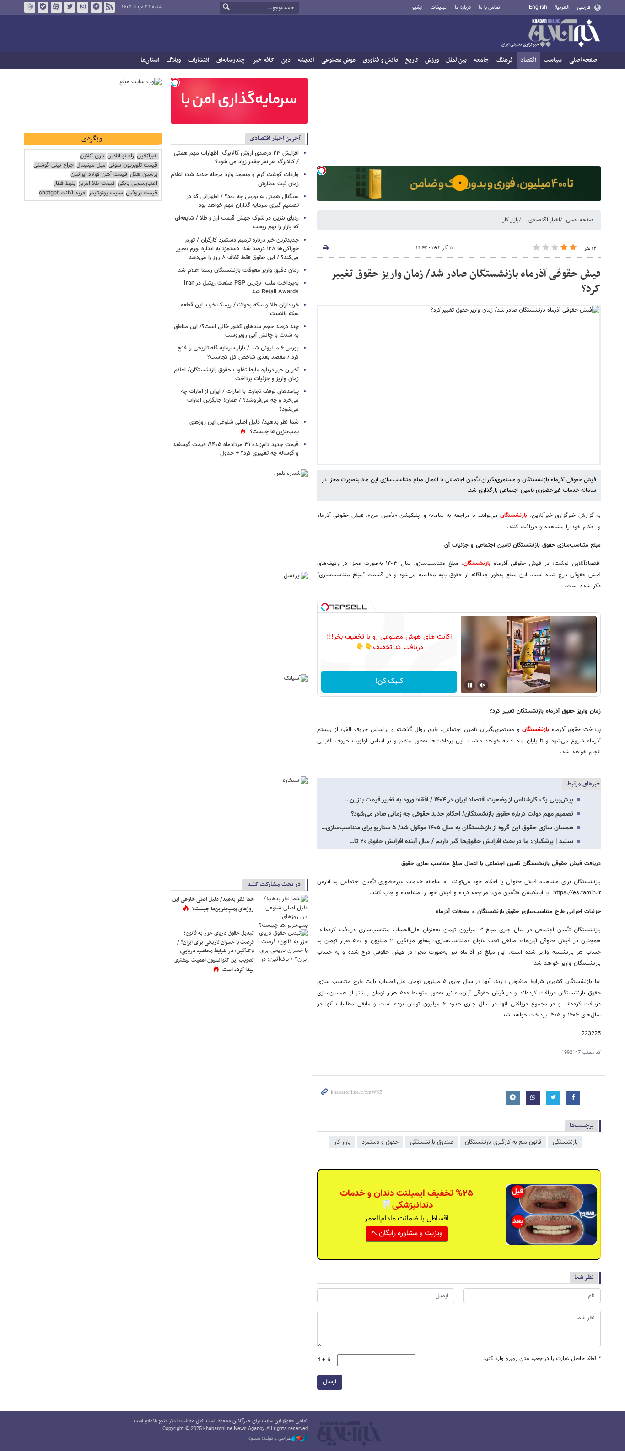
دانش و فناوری (380, 60)
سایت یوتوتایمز (106, 193)
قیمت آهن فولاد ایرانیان (98, 174)
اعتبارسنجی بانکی (137, 183)
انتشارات (198, 60)
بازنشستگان (512, 515)
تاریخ (411, 60)
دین (286, 60)
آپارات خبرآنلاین (56, 7)
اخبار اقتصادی (544, 220)
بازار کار (510, 220)
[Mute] (482, 685)
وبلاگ (174, 60)
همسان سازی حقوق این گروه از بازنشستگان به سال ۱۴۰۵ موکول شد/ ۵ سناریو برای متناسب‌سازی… (447, 828)
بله (43, 7)
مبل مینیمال (91, 165)
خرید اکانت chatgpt (62, 193)
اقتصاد (528, 60)
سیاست (553, 60)
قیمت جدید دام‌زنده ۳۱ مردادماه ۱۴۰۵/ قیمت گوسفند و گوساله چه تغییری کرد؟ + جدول (236, 449)
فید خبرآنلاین (109, 7)
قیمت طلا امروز (96, 183)
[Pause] (469, 685)
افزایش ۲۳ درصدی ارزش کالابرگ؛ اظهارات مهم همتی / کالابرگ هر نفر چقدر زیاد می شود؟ (236, 158)
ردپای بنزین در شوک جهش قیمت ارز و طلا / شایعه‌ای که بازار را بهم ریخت (237, 222)
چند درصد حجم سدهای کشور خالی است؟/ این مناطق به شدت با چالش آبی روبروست (236, 331)
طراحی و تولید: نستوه (269, 1438)
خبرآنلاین (550, 34)
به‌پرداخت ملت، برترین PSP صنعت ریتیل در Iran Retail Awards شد (241, 287)
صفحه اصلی (583, 60)
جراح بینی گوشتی (53, 165)
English (538, 7)
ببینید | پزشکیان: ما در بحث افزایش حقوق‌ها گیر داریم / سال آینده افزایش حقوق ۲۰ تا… (461, 842)
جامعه (481, 60)
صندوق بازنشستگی (431, 1142)
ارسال (329, 1382)
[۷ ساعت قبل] (283, 912)
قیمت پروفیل (141, 193)
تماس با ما (489, 7)
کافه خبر (263, 60)
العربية (562, 7)
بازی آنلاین (92, 156)
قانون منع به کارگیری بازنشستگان (503, 1142)
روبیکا (29, 7)
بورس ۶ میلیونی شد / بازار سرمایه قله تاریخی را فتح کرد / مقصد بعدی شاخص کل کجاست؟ (238, 352)
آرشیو (417, 7)
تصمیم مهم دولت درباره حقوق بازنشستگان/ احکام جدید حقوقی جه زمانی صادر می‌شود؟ (462, 814)
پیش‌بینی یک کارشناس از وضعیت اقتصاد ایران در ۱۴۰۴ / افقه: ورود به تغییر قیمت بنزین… (459, 800)
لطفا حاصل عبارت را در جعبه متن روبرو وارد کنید (542, 1358)
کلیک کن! (389, 681)
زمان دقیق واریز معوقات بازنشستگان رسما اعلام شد (237, 270)
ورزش (432, 60)
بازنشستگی (565, 1142)
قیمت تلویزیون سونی (132, 165)
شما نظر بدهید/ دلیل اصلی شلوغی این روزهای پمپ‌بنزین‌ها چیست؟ (213, 904)
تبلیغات (439, 7)
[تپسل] (321, 170)
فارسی (583, 7)
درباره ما (463, 7)
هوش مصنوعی (338, 60)
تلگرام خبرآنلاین (96, 7)
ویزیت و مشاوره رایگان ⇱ (406, 1233)
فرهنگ (504, 60)
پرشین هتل (143, 174)
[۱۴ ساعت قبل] (283, 945)
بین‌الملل (456, 60)
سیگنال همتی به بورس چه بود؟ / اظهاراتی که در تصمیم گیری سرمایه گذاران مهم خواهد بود (242, 201)
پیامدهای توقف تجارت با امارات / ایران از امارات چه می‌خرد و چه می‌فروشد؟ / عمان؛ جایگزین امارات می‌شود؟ (240, 400)
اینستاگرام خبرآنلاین (82, 7)
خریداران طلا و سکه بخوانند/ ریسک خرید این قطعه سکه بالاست (240, 309)
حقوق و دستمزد (380, 1142)
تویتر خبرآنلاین (69, 7)
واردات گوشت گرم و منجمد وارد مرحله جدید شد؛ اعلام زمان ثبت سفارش (235, 179)
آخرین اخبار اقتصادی (275, 138)
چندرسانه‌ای (230, 60)
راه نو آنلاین (120, 156)
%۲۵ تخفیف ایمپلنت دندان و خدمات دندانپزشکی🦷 (406, 1199)
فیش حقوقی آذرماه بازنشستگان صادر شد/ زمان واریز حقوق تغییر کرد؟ (465, 282)
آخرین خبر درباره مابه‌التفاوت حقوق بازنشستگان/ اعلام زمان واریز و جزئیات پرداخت (236, 374)
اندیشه (306, 60)
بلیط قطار (64, 183)
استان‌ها (149, 60)
